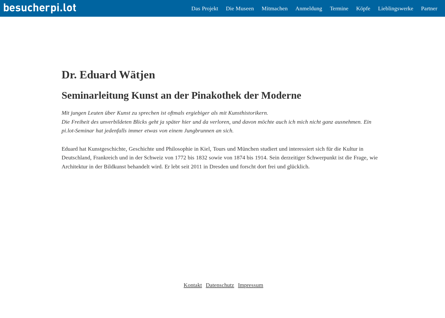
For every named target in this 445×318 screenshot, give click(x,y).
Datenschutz (220, 285)
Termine (339, 8)
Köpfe (363, 8)
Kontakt (193, 285)
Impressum (250, 285)
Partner (429, 8)
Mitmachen (275, 8)
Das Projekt (204, 8)
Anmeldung (308, 8)
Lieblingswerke (395, 8)
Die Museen (240, 8)
